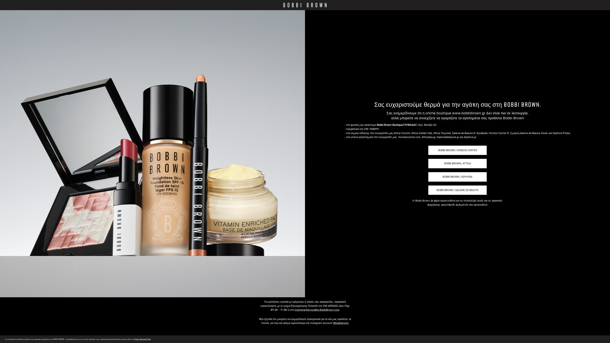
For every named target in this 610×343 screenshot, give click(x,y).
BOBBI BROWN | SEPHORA (457, 176)
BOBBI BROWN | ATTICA (457, 163)
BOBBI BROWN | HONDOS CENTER (457, 150)
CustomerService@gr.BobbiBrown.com (317, 309)
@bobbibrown (341, 323)
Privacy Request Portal (142, 339)
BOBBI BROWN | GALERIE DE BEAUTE (457, 190)
